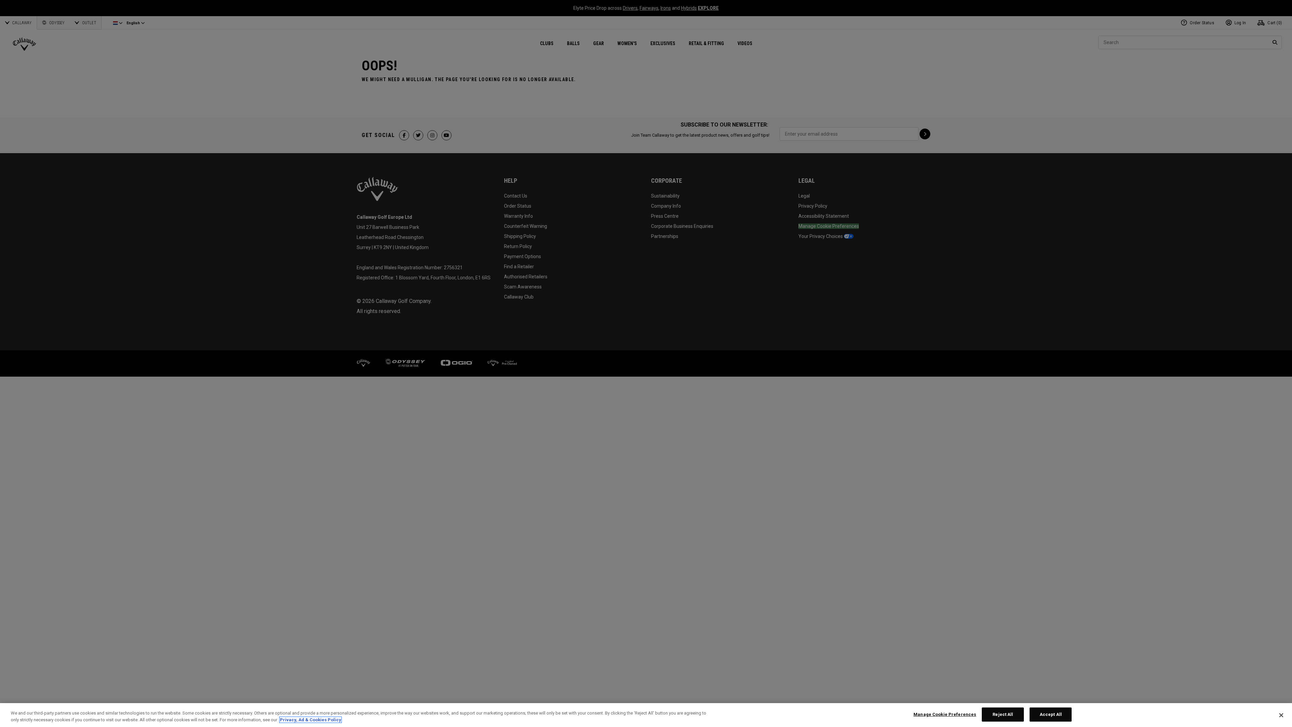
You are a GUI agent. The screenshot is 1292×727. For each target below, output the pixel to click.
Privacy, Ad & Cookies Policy (310, 719)
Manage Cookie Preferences (944, 714)
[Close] (1281, 715)
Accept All (1051, 714)
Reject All (1003, 714)
